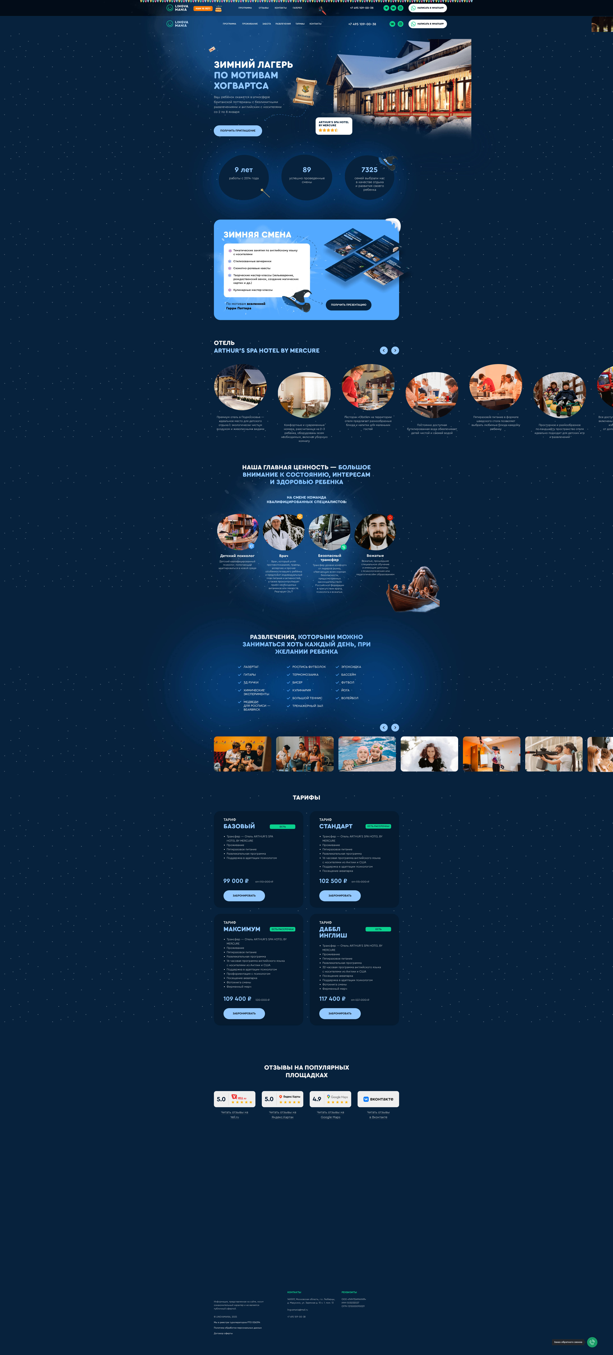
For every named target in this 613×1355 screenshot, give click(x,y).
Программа (229, 24)
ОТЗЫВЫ (264, 8)
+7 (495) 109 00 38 (238, 1213)
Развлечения (283, 24)
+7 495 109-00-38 (362, 7)
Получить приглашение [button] (238, 130)
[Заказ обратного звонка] (592, 1342)
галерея (297, 8)
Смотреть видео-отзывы (306, 1141)
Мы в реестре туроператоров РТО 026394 (237, 1322)
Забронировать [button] (244, 895)
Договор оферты (223, 1333)
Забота (266, 24)
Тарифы (300, 24)
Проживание (250, 24)
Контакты (316, 24)
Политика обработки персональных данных (238, 1328)
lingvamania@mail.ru (297, 1310)
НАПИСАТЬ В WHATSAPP (430, 8)
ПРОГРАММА (245, 8)
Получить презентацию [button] (348, 304)
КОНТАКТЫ (281, 8)
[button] (302, 95)
